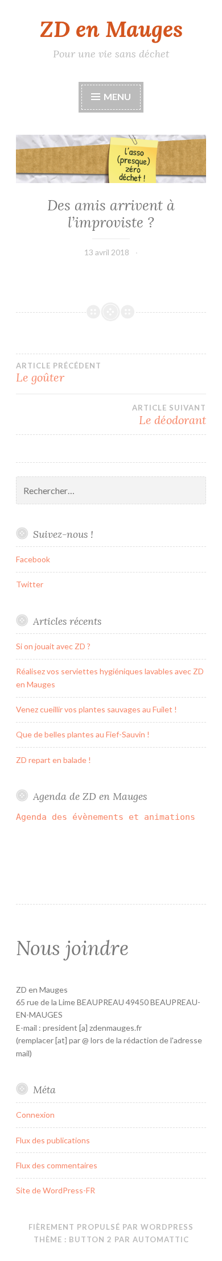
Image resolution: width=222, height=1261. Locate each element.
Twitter (29, 584)
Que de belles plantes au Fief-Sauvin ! (83, 734)
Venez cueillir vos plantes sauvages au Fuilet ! (96, 709)
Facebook (33, 559)
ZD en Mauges (111, 29)
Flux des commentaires (56, 1165)
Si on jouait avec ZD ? (53, 646)
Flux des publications (53, 1140)
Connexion (35, 1114)
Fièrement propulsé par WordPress (111, 1226)
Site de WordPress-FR (55, 1190)
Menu (116, 96)
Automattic (161, 1239)
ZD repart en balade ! (53, 760)
